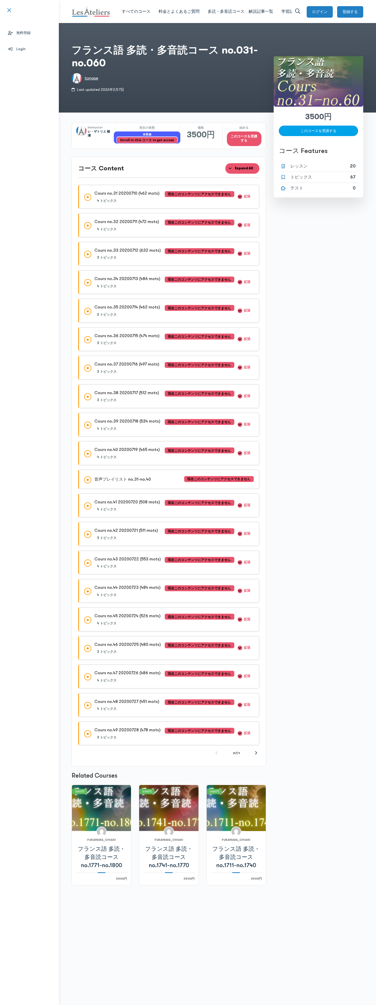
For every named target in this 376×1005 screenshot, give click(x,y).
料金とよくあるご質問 (179, 11)
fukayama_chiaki (101, 840)
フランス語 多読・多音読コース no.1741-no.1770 (169, 857)
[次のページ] (256, 753)
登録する (350, 11)
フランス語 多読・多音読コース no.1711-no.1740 (236, 857)
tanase (91, 78)
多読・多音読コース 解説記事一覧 (240, 11)
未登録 (147, 134)
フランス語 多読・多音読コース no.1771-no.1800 (101, 857)
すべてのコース (136, 11)
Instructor (95, 127)
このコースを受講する (244, 138)
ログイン (319, 11)
